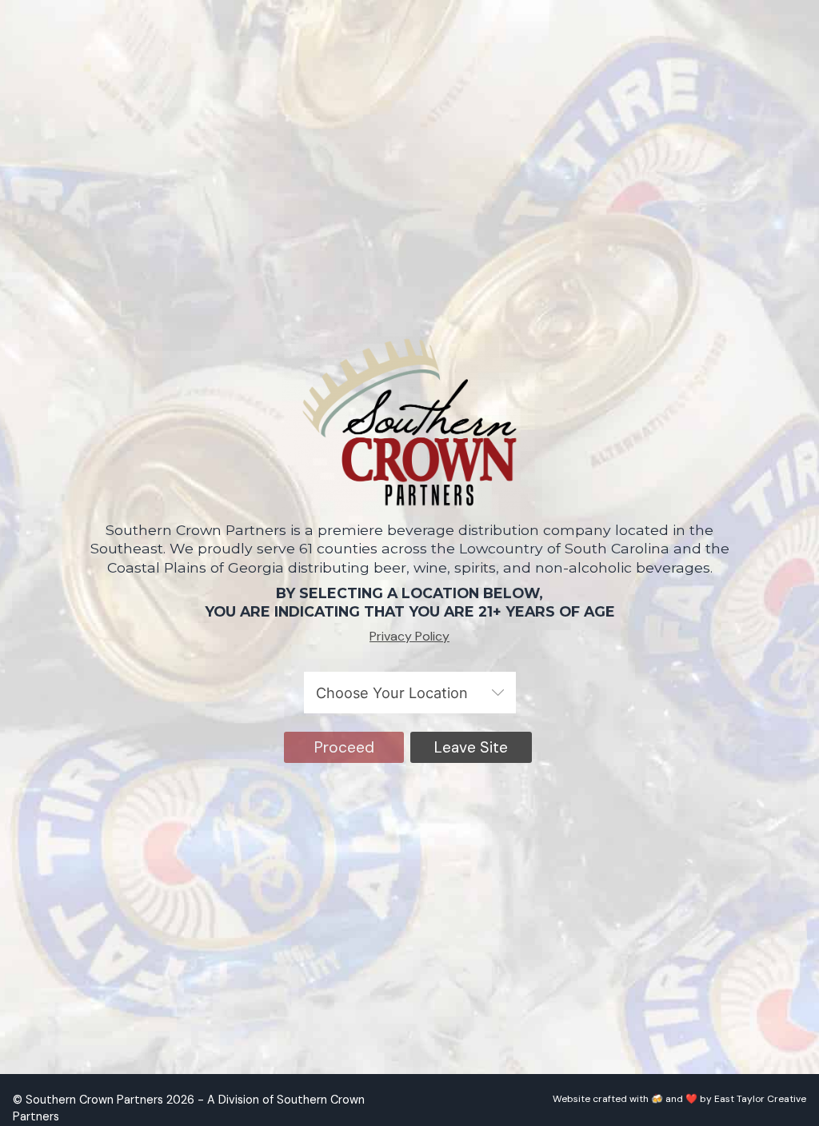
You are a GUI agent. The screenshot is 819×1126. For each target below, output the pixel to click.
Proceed (344, 747)
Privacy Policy (409, 636)
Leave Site (471, 747)
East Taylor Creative (760, 1098)
